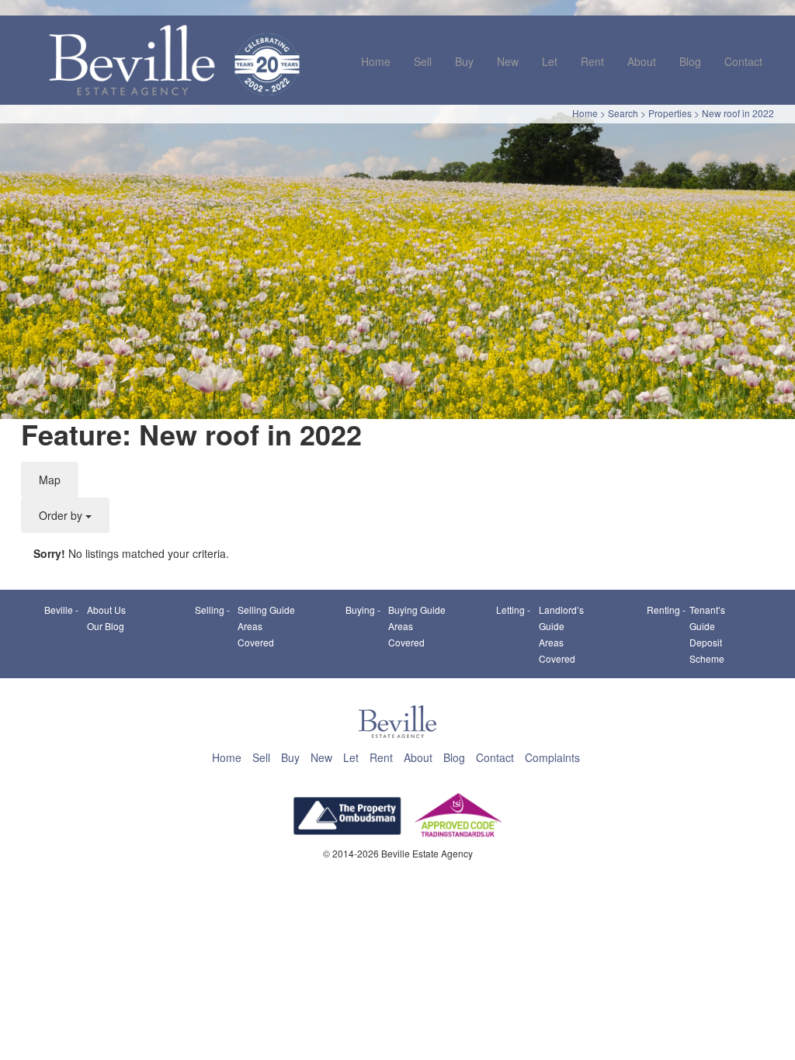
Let (549, 61)
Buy (464, 61)
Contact (743, 61)
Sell (423, 61)
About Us (106, 609)
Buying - (362, 609)
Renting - (666, 609)
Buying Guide (417, 609)
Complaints (552, 757)
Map (50, 479)
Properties (670, 113)
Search (623, 113)
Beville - (61, 609)
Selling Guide (266, 609)
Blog (690, 61)
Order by (62, 515)
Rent (592, 61)
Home (376, 61)
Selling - (212, 609)
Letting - (513, 609)
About (641, 61)
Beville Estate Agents (131, 60)
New (508, 61)
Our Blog (105, 625)
